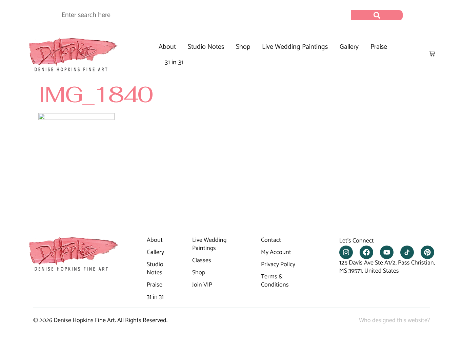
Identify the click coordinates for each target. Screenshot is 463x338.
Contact (271, 240)
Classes (201, 261)
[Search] (377, 15)
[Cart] (432, 54)
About (167, 46)
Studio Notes (206, 46)
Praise (378, 46)
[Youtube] (387, 252)
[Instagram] (346, 252)
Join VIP (202, 285)
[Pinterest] (427, 252)
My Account (276, 253)
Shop (243, 46)
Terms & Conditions (275, 281)
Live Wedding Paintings (295, 46)
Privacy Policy (278, 265)
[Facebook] (366, 252)
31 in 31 (174, 62)
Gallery (349, 46)
